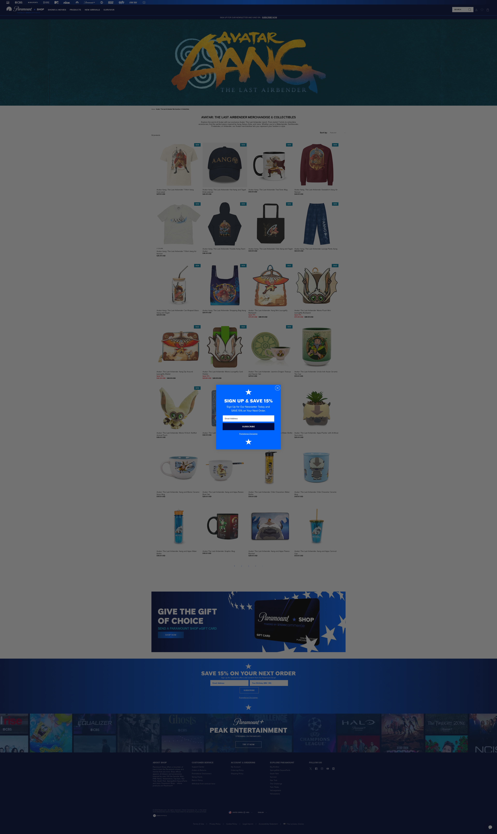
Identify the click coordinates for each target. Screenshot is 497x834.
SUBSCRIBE (248, 426)
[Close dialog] (277, 388)
